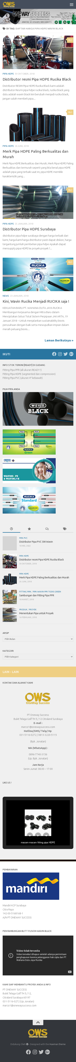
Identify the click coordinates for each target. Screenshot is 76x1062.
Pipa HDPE (8, 73)
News (6, 295)
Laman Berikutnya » (59, 340)
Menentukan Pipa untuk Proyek (36, 613)
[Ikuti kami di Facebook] (54, 354)
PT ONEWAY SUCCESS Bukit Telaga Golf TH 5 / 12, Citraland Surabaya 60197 (17, 993)
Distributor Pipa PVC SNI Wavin (36, 541)
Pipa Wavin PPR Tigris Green (47, 591)
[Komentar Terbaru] (47, 529)
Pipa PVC (23, 538)
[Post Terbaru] (11, 529)
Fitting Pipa (25, 591)
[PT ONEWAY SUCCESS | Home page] (11, 4)
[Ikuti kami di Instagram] (60, 354)
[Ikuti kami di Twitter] (65, 354)
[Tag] (64, 529)
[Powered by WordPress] (27, 1044)
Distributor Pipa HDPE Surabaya (29, 229)
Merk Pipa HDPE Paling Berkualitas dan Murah (44, 577)
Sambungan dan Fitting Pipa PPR (36, 595)
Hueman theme (57, 1044)
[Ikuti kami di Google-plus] (71, 354)
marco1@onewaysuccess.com (19, 1005)
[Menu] (71, 4)
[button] (30, 835)
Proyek (32, 609)
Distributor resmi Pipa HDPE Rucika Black (37, 79)
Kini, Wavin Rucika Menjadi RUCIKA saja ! (36, 301)
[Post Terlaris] (29, 529)
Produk (23, 609)
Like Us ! (7, 782)
